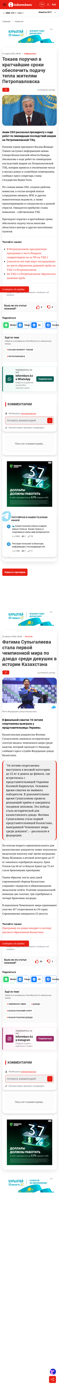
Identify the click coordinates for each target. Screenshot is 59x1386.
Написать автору (47, 90)
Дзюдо (36, 1004)
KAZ (54, 4)
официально (30, 53)
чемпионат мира (17, 1004)
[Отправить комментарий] (49, 420)
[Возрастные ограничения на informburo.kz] (42, 5)
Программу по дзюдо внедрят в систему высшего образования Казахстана (26, 930)
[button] (48, 12)
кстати (29, 636)
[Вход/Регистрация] (48, 5)
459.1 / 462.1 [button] (15, 13)
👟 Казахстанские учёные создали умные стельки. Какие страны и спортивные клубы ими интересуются (30, 529)
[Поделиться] (52, 1379)
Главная (6, 21)
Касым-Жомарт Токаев (20, 350)
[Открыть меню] (5, 5)
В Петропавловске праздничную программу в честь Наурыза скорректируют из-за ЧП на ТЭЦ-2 (27, 253)
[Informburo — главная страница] (20, 5)
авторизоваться (28, 413)
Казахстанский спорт (20, 1011)
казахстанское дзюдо (20, 1017)
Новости (19, 21)
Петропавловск (16, 356)
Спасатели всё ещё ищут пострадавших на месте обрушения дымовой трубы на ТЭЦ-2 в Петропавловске (31, 265)
